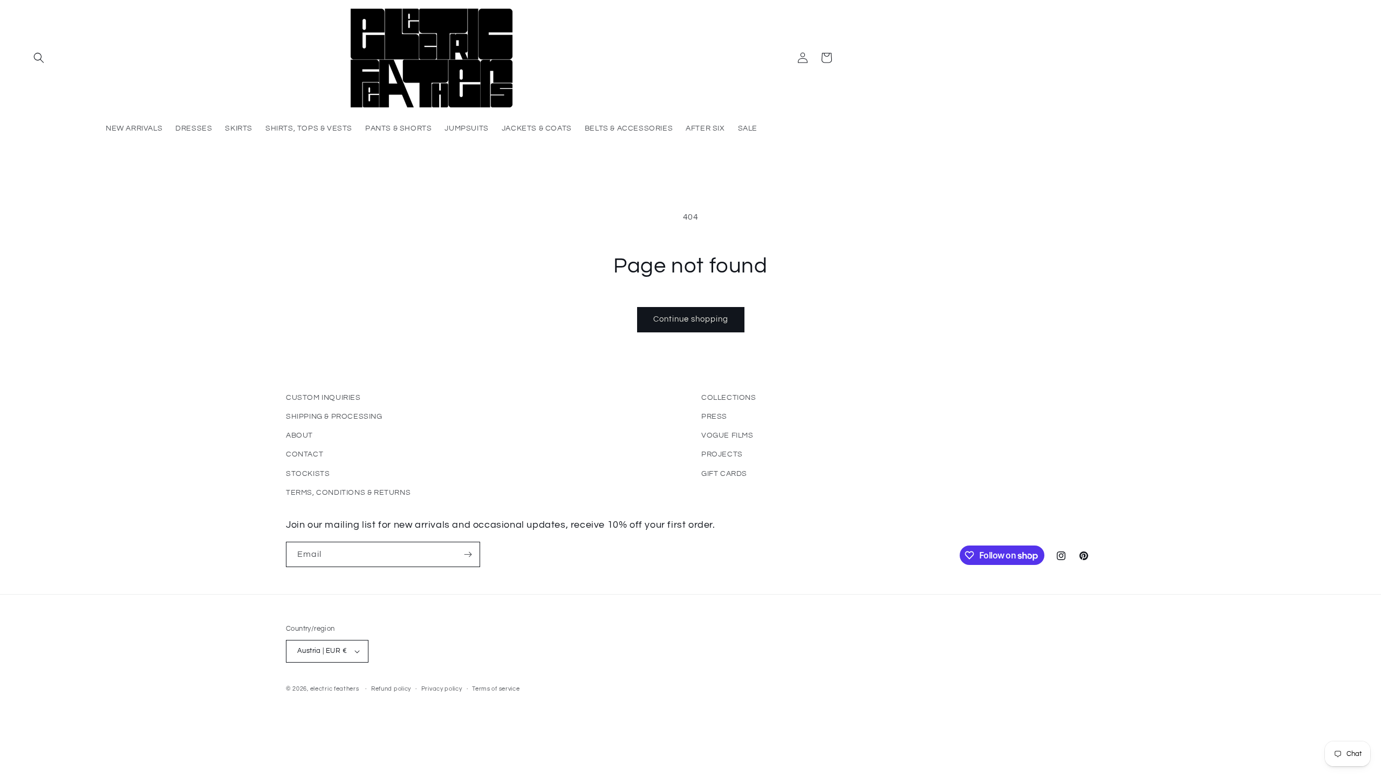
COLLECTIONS (728, 397)
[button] (39, 58)
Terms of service (495, 689)
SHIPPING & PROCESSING (334, 416)
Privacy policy (441, 689)
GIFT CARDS (724, 474)
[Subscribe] (468, 554)
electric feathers (334, 689)
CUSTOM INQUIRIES (323, 397)
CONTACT (304, 454)
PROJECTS (722, 454)
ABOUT (299, 435)
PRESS (714, 416)
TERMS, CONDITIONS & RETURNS (348, 492)
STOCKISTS (308, 474)
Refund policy (391, 689)
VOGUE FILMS (727, 435)
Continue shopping (690, 319)
